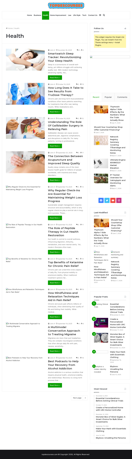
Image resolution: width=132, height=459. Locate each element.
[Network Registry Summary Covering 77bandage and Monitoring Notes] (101, 140)
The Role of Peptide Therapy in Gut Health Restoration (63, 232)
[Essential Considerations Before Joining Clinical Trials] (101, 307)
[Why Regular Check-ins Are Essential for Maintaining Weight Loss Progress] (25, 196)
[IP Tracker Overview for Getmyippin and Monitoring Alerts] (101, 178)
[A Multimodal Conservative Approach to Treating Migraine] (25, 333)
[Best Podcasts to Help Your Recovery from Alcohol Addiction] (25, 367)
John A (52, 50)
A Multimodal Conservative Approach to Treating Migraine (64, 331)
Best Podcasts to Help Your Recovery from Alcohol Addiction (63, 365)
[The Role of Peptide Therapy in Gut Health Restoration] (25, 234)
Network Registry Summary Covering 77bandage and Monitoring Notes (117, 145)
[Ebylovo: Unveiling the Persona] (101, 370)
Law (69, 15)
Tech (84, 15)
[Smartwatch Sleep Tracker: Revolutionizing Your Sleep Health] (25, 60)
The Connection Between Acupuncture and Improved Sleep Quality (65, 160)
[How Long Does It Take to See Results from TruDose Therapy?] (25, 94)
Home (29, 15)
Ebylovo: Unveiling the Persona (116, 369)
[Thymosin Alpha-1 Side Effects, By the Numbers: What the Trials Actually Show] (101, 109)
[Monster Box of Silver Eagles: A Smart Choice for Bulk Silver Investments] (101, 338)
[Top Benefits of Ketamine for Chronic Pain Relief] (25, 268)
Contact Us (92, 15)
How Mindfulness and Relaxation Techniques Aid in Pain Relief (63, 296)
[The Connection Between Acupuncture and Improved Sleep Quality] (25, 162)
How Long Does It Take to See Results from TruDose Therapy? (65, 91)
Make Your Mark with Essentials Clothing (117, 354)
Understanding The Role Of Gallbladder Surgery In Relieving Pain (65, 125)
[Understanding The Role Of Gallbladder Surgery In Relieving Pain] (25, 128)
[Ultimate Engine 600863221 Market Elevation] (101, 163)
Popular (108, 97)
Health (45, 15)
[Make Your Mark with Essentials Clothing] (101, 355)
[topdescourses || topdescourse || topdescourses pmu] (66, 6)
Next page (77, 398)
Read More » (55, 77)
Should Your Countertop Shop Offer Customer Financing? (116, 225)
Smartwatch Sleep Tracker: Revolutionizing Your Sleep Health (64, 57)
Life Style (76, 15)
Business (37, 15)
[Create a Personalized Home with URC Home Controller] (101, 323)
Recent (96, 97)
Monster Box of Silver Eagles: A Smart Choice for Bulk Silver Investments (117, 339)
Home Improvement (58, 15)
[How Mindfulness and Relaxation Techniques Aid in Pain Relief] (25, 299)
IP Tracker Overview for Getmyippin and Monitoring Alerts (117, 180)
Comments (122, 97)
